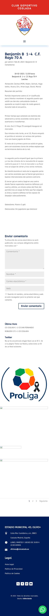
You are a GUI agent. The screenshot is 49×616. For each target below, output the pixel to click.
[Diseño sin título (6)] (24, 401)
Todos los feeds (21, 344)
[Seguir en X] (18, 583)
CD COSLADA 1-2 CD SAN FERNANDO (19, 328)
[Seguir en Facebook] (22, 583)
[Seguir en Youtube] (31, 583)
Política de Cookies (12, 573)
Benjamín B (30, 62)
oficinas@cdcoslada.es (19, 549)
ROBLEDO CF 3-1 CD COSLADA (17, 331)
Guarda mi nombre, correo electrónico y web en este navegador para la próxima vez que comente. (24, 297)
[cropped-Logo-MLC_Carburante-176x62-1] (10, 448)
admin (10, 62)
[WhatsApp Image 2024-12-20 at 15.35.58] (24, 409)
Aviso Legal (9, 564)
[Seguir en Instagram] (26, 583)
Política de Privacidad (13, 569)
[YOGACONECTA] (24, 461)
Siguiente (43, 501)
